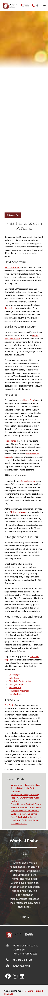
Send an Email (21, 965)
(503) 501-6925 (22, 959)
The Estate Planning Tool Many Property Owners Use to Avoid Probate (25, 797)
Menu (42, 5)
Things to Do (13, 215)
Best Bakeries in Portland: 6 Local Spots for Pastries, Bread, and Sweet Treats (25, 820)
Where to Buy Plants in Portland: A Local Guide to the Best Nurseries (26, 788)
